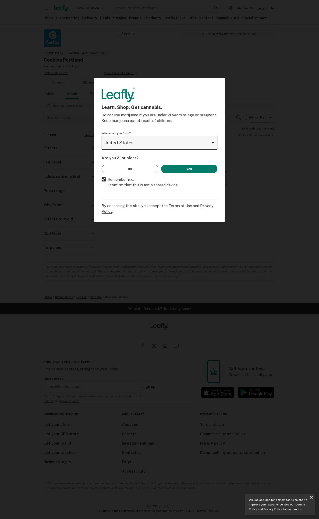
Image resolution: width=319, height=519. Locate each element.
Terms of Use (180, 206)
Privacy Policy (273, 509)
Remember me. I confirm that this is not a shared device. (143, 182)
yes (189, 169)
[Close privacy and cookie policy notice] (311, 497)
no (130, 169)
